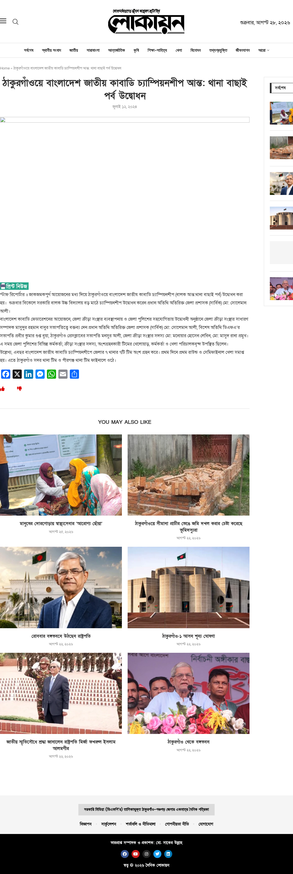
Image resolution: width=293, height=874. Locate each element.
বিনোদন (196, 50)
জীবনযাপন (243, 50)
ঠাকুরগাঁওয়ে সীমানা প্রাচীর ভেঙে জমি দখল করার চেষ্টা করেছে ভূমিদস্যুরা (188, 526)
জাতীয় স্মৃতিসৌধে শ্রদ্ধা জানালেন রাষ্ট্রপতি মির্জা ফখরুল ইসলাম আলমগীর (61, 745)
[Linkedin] (168, 854)
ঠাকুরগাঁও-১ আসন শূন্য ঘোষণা (188, 636)
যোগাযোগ (206, 824)
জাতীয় (74, 50)
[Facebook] (125, 854)
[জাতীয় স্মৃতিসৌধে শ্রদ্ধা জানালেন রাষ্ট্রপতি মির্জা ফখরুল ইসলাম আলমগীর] (61, 693)
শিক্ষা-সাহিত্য (157, 50)
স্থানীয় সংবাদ (51, 50)
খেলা (179, 50)
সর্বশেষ (28, 50)
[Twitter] (157, 854)
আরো (262, 50)
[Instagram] (146, 854)
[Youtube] (136, 854)
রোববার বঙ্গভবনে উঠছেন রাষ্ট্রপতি (61, 636)
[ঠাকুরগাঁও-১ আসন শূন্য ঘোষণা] (189, 587)
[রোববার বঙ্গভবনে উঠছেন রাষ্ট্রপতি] (61, 587)
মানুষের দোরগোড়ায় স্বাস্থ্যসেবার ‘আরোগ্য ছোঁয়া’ (61, 523)
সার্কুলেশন (108, 824)
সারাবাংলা (93, 50)
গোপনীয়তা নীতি (177, 824)
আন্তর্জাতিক (116, 50)
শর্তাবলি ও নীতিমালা (140, 824)
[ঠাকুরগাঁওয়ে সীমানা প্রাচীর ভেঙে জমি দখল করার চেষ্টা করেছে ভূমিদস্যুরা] (189, 475)
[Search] (15, 22)
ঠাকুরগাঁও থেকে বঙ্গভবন (188, 742)
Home (5, 68)
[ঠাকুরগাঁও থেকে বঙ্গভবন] (189, 693)
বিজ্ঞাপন (86, 824)
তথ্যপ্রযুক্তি (218, 50)
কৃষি (136, 50)
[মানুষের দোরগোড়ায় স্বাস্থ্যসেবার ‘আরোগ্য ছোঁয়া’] (61, 475)
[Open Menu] (3, 21)
